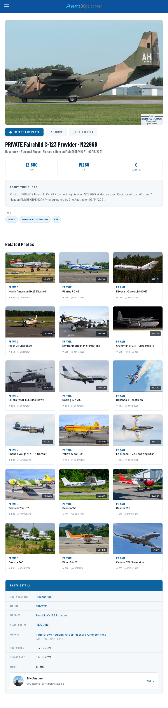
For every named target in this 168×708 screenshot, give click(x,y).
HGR (56, 219)
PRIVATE (12, 219)
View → (151, 680)
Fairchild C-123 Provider (35, 219)
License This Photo (24, 132)
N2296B (42, 625)
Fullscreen (83, 132)
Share (56, 132)
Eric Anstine (44, 596)
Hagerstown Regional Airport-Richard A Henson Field (71, 634)
